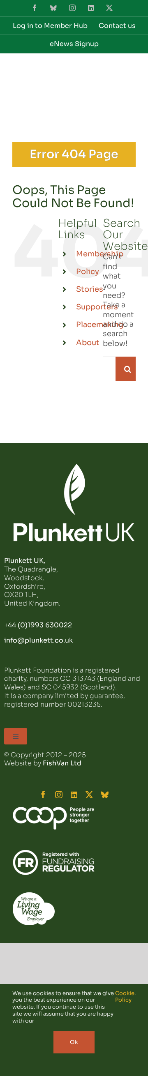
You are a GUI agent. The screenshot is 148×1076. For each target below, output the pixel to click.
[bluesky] (105, 794)
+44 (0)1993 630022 (38, 625)
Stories (89, 289)
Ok (74, 1042)
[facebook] (43, 794)
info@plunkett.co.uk (38, 640)
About (87, 342)
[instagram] (58, 794)
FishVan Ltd (62, 763)
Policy (87, 271)
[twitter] (89, 794)
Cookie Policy (124, 997)
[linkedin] (74, 794)
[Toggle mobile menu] (131, 72)
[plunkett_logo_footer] (74, 467)
